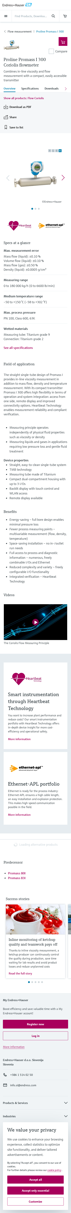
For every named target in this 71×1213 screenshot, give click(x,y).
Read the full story (20, 973)
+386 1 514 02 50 (21, 1075)
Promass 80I (16, 873)
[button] (35, 1024)
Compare (61, 51)
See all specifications (18, 348)
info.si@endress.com (23, 1085)
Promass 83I (16, 878)
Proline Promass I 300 (50, 31)
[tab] (11, 88)
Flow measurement (19, 31)
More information (19, 739)
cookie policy (54, 1170)
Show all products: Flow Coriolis (24, 98)
